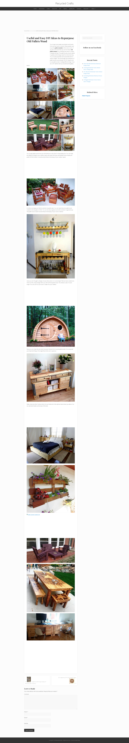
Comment (26, 694)
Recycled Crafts (64, 3)
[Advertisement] (64, 19)
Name (26, 712)
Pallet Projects (86, 95)
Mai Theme (78, 740)
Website (26, 723)
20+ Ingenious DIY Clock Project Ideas (67, 680)
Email (26, 717)
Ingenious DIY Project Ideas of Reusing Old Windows (35, 682)
